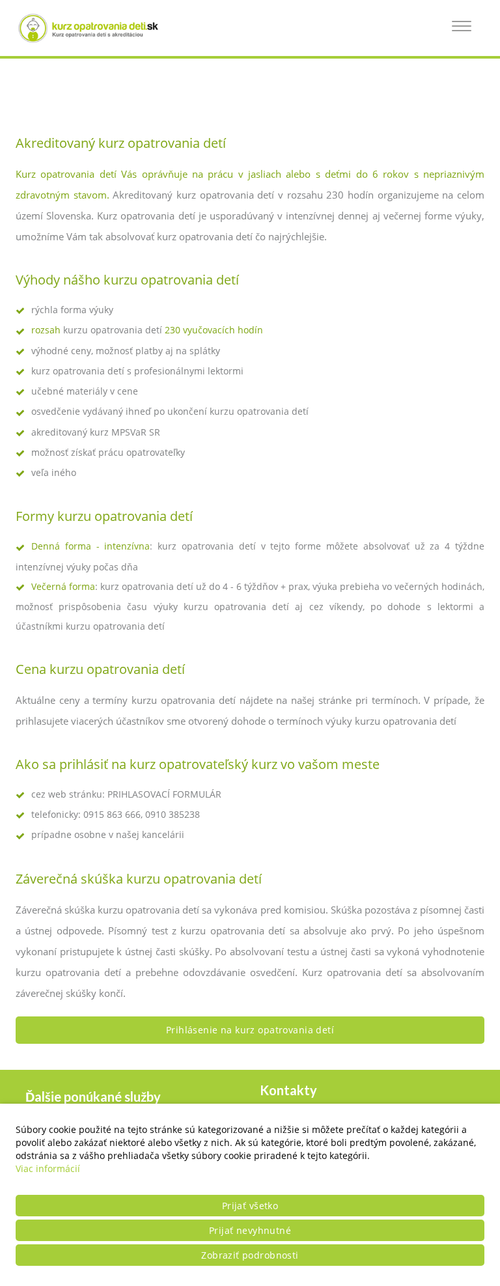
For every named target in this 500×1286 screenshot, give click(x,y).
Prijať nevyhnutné (250, 1230)
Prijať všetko (250, 1205)
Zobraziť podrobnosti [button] (249, 1255)
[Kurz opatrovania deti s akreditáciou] (94, 28)
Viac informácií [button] (48, 1168)
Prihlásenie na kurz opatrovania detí (250, 1030)
